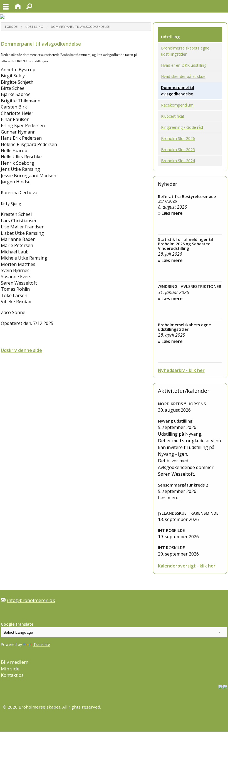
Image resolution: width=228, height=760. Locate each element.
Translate (41, 644)
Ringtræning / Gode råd (182, 127)
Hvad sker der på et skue (183, 76)
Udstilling (34, 26)
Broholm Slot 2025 (178, 149)
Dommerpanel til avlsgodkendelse (80, 26)
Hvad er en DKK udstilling (183, 65)
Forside (11, 26)
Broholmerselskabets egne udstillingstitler (185, 51)
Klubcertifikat (172, 116)
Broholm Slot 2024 (178, 160)
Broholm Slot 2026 (178, 138)
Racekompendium (177, 105)
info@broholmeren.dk (31, 600)
